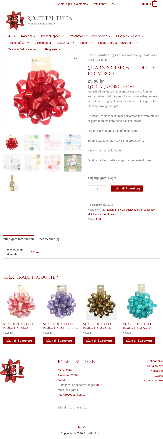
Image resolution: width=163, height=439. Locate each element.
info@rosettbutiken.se (71, 394)
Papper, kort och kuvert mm (115, 42)
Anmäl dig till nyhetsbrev (72, 4)
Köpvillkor (157, 370)
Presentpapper (50, 36)
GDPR (159, 375)
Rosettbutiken (50, 18)
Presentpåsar (16, 42)
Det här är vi (155, 361)
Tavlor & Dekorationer (22, 49)
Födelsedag (131, 209)
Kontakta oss (154, 366)
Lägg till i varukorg (127, 188)
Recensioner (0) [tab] (48, 239)
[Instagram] (83, 427)
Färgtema (51, 49)
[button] (113, 4)
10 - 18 (100, 385)
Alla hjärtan (128, 55)
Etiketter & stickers (128, 36)
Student (84, 42)
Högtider (115, 55)
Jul (10, 36)
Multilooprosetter (97, 214)
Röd (98, 219)
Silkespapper (43, 42)
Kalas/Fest (63, 42)
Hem (90, 55)
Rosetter (26, 36)
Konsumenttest (153, 380)
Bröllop (119, 209)
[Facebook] (79, 427)
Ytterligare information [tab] (18, 239)
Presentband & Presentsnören (88, 36)
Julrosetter (150, 209)
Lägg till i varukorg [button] (19, 340)
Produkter (101, 55)
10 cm (35, 252)
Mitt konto (100, 4)
